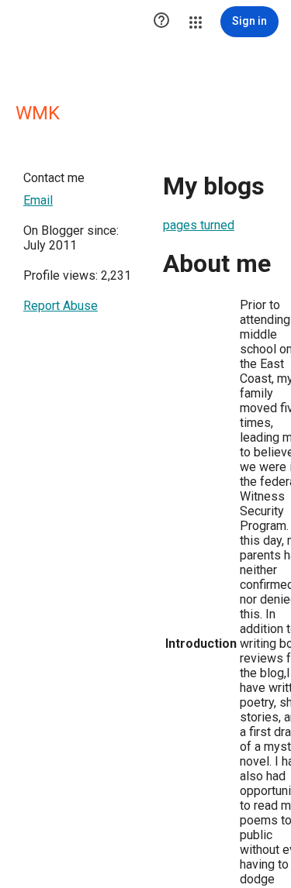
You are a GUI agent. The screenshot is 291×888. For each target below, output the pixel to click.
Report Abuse (60, 305)
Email (38, 200)
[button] (161, 21)
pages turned (198, 225)
